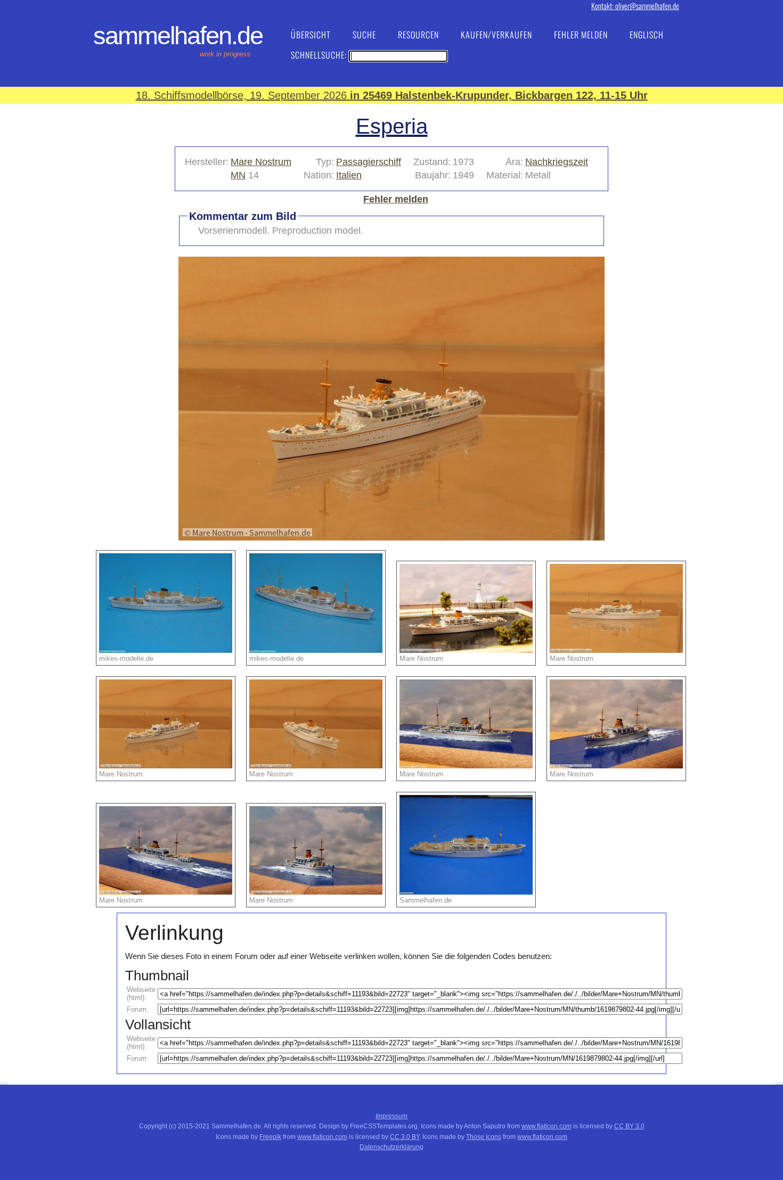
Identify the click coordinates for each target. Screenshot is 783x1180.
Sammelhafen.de (178, 36)
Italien (349, 175)
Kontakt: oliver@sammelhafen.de (635, 5)
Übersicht (311, 34)
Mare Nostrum (261, 162)
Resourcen (418, 34)
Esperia (392, 126)
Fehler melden (581, 34)
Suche (364, 34)
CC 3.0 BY (404, 1137)
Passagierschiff (368, 162)
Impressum (391, 1116)
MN (238, 175)
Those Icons (483, 1137)
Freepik (270, 1137)
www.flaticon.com (546, 1126)
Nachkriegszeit (556, 162)
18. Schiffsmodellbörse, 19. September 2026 (392, 95)
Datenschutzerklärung (391, 1147)
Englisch (647, 34)
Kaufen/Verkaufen (496, 34)
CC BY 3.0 (629, 1126)
